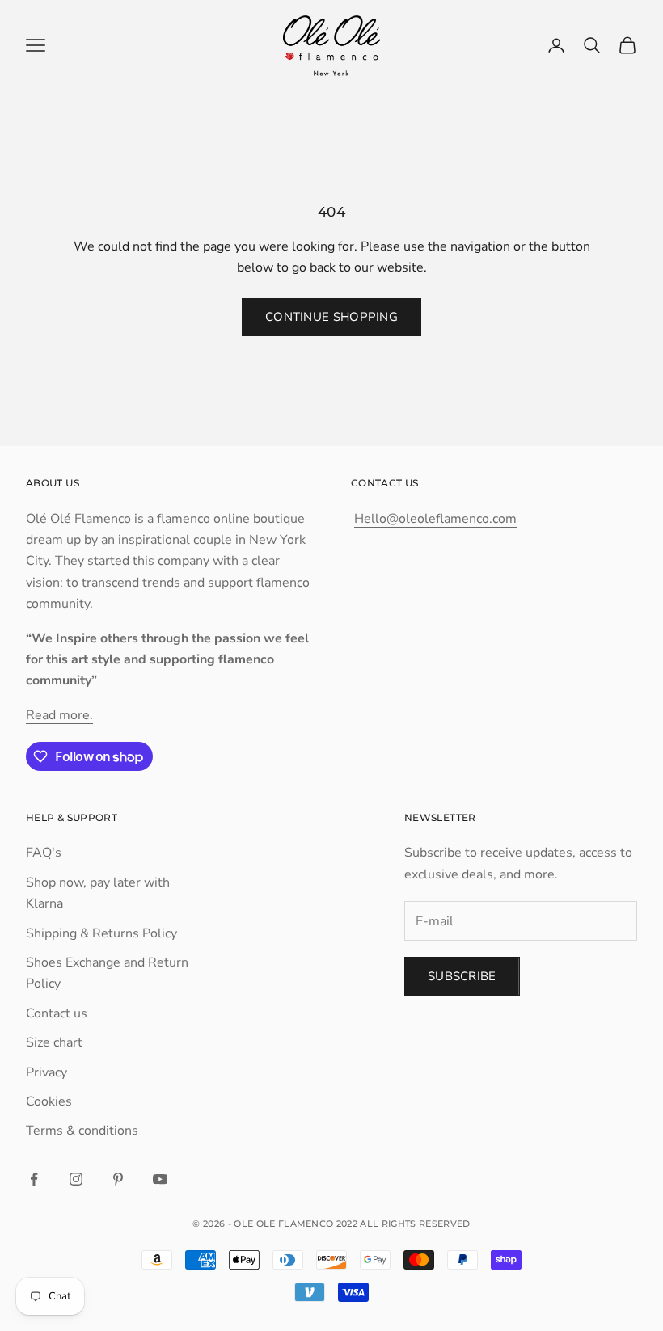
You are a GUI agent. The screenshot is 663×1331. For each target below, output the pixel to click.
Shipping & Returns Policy (101, 933)
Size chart (54, 1042)
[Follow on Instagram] (76, 1179)
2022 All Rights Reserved (403, 1223)
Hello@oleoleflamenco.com (435, 519)
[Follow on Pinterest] (118, 1179)
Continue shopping (331, 317)
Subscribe (462, 976)
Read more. (59, 715)
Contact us (56, 1013)
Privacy (46, 1072)
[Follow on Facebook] (34, 1179)
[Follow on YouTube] (160, 1179)
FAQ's (43, 852)
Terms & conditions (82, 1130)
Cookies (49, 1101)
